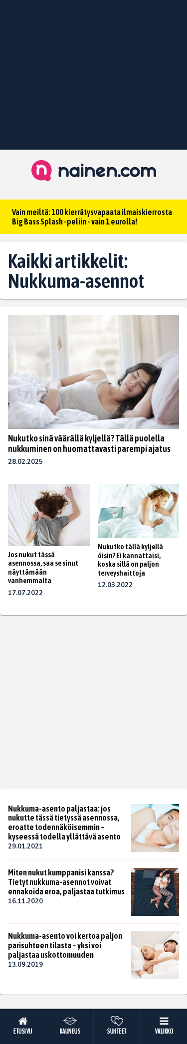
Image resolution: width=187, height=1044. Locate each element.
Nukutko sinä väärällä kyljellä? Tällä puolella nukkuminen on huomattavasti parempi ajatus (89, 443)
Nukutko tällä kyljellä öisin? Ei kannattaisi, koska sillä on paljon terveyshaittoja (130, 559)
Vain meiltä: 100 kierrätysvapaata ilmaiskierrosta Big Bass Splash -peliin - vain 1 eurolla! (92, 216)
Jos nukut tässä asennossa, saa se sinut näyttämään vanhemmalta (43, 567)
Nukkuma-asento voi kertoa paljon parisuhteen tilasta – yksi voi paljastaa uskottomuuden (65, 945)
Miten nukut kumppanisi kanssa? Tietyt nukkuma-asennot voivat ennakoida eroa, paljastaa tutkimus (66, 881)
